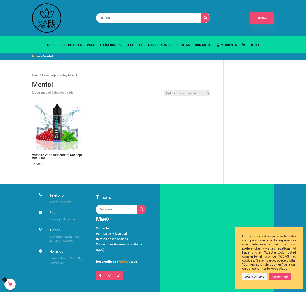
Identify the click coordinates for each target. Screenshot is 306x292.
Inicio (51, 45)
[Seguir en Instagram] (109, 275)
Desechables (71, 45)
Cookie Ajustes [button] (254, 277)
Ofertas (183, 45)
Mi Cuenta (229, 45)
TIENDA (261, 18)
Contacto (203, 45)
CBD (130, 45)
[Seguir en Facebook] (100, 275)
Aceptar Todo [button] (280, 277)
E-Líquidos (108, 45)
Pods (91, 45)
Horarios (56, 251)
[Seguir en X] (118, 275)
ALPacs (124, 262)
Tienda (54, 230)
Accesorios (157, 45)
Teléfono (56, 195)
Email (53, 213)
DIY (140, 45)
